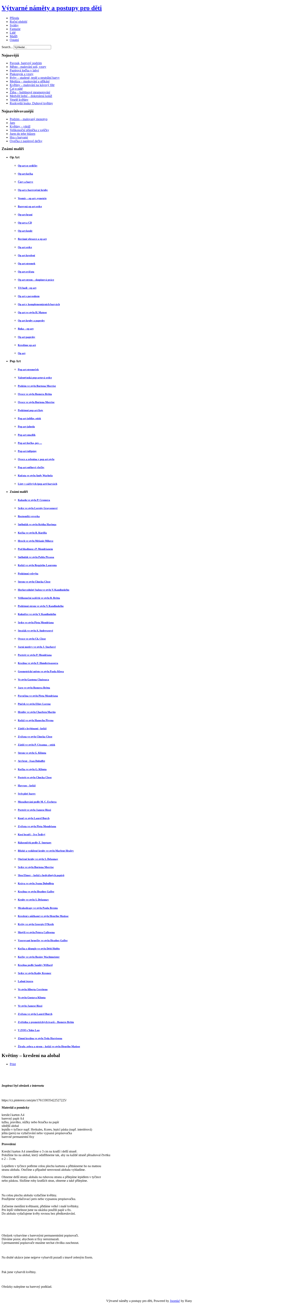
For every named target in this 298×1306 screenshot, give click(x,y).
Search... (7, 47)
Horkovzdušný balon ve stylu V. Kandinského (43, 589)
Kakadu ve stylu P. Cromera (34, 500)
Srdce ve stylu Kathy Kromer (34, 973)
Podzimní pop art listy (30, 410)
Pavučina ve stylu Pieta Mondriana (38, 695)
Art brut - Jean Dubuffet (31, 760)
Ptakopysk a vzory (21, 74)
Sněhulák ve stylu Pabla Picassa (36, 557)
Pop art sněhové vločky (31, 467)
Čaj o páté (16, 88)
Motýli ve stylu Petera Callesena (36, 932)
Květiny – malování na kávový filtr (32, 85)
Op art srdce (25, 247)
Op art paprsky (26, 336)
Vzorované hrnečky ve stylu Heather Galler (43, 940)
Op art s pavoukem (29, 296)
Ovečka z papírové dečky (26, 141)
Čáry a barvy (25, 181)
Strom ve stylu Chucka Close (34, 581)
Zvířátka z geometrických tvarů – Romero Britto (46, 1022)
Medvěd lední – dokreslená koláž (31, 96)
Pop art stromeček (28, 369)
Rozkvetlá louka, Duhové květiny (31, 103)
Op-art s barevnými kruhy (33, 189)
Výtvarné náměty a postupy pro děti (52, 8)
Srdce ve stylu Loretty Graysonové (38, 508)
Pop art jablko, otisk (29, 418)
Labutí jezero (25, 981)
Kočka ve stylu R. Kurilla (32, 532)
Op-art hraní (25, 214)
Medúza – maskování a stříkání (29, 81)
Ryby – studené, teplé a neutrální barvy (35, 77)
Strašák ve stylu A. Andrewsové (35, 630)
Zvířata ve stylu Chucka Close (35, 736)
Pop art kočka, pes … (30, 442)
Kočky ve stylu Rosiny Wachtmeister (39, 956)
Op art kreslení (26, 255)
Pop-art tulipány (27, 451)
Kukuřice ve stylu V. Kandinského (37, 614)
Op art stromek (26, 263)
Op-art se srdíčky (28, 165)
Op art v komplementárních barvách (39, 304)
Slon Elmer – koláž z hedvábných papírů (41, 875)
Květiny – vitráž (20, 126)
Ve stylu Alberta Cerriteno (33, 989)
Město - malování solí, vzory (28, 66)
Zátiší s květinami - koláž (32, 728)
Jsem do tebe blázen (22, 133)
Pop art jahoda (26, 426)
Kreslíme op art (27, 345)
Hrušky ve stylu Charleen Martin (37, 712)
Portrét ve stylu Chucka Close (35, 777)
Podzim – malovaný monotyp (28, 119)
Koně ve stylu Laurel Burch (33, 818)
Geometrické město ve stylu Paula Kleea (41, 671)
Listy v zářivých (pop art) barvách (37, 483)
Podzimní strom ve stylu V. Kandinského (41, 606)
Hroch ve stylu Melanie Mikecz (35, 540)
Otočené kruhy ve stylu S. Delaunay (38, 859)
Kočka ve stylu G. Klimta (32, 769)
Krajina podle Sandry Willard (35, 965)
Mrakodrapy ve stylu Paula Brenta (38, 907)
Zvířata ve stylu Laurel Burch (35, 1013)
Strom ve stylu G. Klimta (32, 752)
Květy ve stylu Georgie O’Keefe (36, 924)
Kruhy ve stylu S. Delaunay (33, 899)
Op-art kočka (25, 173)
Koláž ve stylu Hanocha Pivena (36, 720)
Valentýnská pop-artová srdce (35, 377)
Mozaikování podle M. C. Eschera (37, 801)
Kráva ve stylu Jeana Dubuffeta (36, 883)
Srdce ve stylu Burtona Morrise (36, 867)
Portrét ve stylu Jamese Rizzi (34, 809)
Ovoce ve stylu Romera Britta (35, 394)
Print (13, 1064)
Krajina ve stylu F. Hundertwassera (38, 663)
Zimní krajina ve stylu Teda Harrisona (40, 1038)
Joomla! (175, 1301)
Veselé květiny (19, 99)
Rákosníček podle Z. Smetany (34, 842)
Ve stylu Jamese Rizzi (30, 1005)
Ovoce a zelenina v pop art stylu (36, 459)
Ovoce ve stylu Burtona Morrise (36, 402)
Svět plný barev (27, 793)
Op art (21, 353)
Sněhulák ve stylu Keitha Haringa (37, 524)
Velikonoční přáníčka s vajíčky (29, 130)
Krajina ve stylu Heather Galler (36, 891)
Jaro (12, 122)
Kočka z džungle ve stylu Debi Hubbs (39, 948)
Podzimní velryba (28, 573)
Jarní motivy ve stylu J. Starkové (37, 646)
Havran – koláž (27, 785)
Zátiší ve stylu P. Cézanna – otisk (36, 744)
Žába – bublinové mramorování (30, 92)
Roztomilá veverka (29, 516)
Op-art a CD (25, 222)
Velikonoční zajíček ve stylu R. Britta (39, 597)
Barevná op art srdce (30, 206)
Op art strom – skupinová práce (36, 279)
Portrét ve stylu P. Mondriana (35, 654)
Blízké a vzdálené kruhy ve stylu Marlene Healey (46, 850)
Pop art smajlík (26, 434)
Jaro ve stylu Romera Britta (34, 687)
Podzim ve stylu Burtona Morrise (37, 385)
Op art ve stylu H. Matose (32, 312)
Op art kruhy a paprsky (31, 320)
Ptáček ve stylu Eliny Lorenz (34, 703)
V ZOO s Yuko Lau (29, 1030)
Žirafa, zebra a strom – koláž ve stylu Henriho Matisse (49, 1046)
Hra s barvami (19, 137)
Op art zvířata (26, 271)
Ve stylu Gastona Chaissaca (33, 679)
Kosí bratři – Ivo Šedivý (31, 834)
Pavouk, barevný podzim (26, 63)
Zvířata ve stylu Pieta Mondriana (37, 826)
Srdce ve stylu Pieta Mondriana (36, 622)
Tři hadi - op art (27, 287)
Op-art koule (25, 230)
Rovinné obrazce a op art (32, 238)
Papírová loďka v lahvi (24, 70)
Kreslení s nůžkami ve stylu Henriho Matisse (43, 916)
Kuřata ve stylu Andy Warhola (35, 475)
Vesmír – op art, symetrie (32, 198)
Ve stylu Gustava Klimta (32, 997)
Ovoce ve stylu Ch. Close (32, 638)
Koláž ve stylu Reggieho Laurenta (37, 565)
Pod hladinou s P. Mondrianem (35, 548)
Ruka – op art (25, 328)
